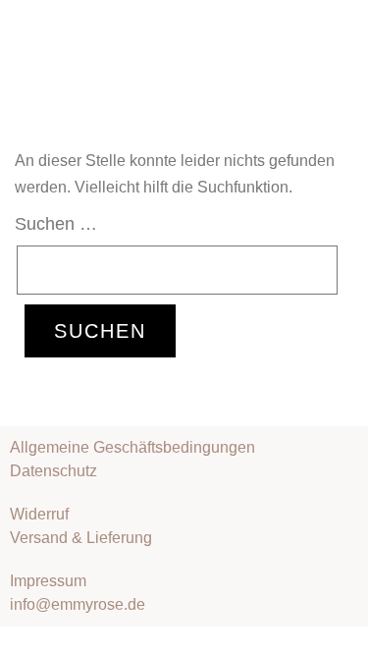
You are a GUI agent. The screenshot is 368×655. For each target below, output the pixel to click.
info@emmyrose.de (77, 604)
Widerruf (39, 514)
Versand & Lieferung (81, 537)
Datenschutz (53, 471)
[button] (342, 28)
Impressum (48, 581)
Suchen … (56, 224)
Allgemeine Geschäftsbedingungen (132, 447)
